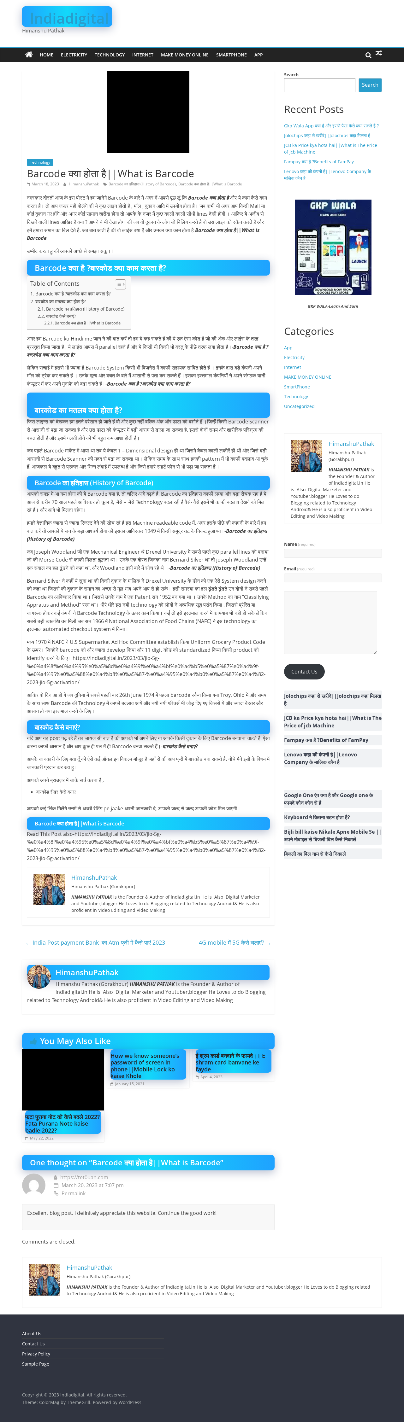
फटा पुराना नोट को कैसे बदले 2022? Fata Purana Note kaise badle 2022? (62, 1123)
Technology (110, 55)
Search (291, 75)
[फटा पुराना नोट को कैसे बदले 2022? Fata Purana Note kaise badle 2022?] (63, 1053)
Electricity (74, 55)
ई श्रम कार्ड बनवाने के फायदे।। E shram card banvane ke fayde (230, 1062)
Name (300, 544)
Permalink (74, 1193)
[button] (117, 284)
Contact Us (304, 671)
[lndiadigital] (29, 54)
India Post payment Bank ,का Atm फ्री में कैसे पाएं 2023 (95, 942)
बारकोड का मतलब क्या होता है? (60, 301)
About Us (31, 1334)
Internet (142, 55)
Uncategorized (299, 406)
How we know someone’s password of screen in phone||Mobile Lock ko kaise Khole (144, 1066)
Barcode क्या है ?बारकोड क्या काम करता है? (72, 293)
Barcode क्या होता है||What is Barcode (210, 184)
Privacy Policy (36, 1354)
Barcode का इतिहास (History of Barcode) (142, 184)
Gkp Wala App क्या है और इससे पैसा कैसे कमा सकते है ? (331, 126)
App (258, 55)
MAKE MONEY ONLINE (185, 55)
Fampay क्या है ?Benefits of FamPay (319, 162)
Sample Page (35, 1364)
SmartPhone (231, 55)
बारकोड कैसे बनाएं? (61, 316)
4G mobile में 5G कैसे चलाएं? (235, 942)
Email (299, 569)
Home (46, 55)
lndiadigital (69, 18)
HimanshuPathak (84, 184)
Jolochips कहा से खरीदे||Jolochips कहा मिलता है (327, 135)
